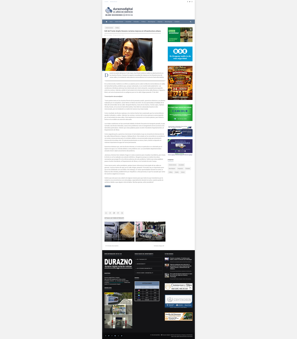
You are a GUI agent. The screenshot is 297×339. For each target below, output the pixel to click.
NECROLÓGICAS (113, 1)
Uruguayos (180, 168)
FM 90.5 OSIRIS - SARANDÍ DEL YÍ (145, 272)
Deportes (160, 21)
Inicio (111, 21)
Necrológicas (151, 21)
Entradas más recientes (112, 245)
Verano (183, 172)
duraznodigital (109, 35)
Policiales (136, 21)
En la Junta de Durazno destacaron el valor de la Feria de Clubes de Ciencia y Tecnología (181, 275)
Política (143, 21)
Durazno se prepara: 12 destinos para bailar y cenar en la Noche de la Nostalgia (181, 258)
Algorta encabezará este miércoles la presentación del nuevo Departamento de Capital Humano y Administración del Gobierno (180, 266)
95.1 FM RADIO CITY (142, 259)
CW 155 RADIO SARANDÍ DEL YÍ (144, 268)
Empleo (177, 172)
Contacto (106, 1)
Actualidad (128, 21)
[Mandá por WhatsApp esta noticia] (106, 213)
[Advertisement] (134, 198)
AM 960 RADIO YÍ (141, 263)
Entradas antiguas (158, 245)
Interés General (119, 21)
